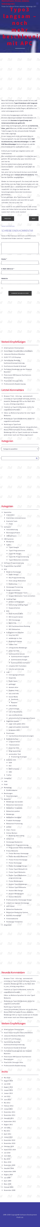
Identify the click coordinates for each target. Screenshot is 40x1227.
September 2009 (10, 1171)
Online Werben (11, 833)
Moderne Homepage (13, 572)
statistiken (10, 515)
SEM (10, 763)
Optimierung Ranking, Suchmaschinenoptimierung (14, 361)
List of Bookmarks (15, 712)
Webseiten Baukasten (14, 909)
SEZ (10, 766)
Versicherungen (12, 796)
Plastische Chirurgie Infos (13, 381)
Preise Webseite (12, 851)
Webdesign (10, 814)
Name (4, 259)
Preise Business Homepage (19, 853)
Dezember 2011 (9, 1112)
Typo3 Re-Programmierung (19, 557)
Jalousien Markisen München (14, 354)
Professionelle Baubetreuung (15, 384)
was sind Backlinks (15, 715)
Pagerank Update (12, 721)
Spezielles (7, 512)
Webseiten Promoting (14, 824)
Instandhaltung (12, 529)
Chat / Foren (11, 830)
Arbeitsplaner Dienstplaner (14, 348)
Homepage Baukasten (14, 842)
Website (4, 278)
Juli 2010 (7, 1153)
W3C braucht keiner (16, 617)
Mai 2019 (7, 1078)
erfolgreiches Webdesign (18, 648)
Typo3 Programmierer (17, 550)
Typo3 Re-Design (15, 554)
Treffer (9, 775)
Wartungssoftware (13, 533)
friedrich (7, 407)
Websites (7, 799)
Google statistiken (13, 590)
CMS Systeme (9, 539)
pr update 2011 (14, 730)
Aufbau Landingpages (16, 602)
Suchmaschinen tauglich (20, 656)
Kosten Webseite (15, 897)
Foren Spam (13, 681)
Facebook (14, 699)
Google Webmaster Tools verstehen (22, 596)
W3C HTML (13, 623)
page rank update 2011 (17, 724)
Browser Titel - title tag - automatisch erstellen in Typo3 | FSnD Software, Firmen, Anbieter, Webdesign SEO (20, 398)
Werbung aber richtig (16, 836)
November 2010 (9, 1143)
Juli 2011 (7, 1128)
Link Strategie (14, 709)
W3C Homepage (14, 620)
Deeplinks (12, 678)
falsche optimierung (16, 669)
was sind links (14, 693)
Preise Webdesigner (16, 881)
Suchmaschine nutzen (17, 654)
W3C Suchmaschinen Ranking (19, 626)
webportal (10, 839)
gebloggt (12, 684)
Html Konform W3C (16, 614)
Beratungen (8, 793)
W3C (7, 611)
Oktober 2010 (9, 1146)
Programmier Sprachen (12, 566)
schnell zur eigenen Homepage (17, 903)
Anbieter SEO (11, 760)
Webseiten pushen (13, 811)
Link (7, 672)
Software (7, 527)
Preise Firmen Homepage (18, 860)
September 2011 (10, 1121)
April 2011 (7, 1134)
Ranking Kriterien (15, 641)
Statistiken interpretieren (16, 518)
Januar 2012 (8, 1109)
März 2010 (7, 1162)
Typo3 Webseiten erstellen (19, 560)
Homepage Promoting (14, 587)
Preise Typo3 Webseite (17, 872)
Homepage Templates (14, 922)
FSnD (6, 784)
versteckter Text (15, 754)
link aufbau (13, 706)
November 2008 (9, 1190)
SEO (5, 569)
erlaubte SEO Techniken (17, 666)
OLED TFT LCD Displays (12, 357)
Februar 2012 (8, 1106)
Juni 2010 (7, 1156)
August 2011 (8, 1124)
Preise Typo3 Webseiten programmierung (17, 876)
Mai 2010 (7, 1159)
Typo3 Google (14, 547)
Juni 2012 (7, 1100)
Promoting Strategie (19, 757)
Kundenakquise (11, 790)
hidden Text (13, 644)
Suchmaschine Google (19, 660)
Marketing (7, 788)
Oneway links (13, 690)
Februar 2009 (8, 1187)
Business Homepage (13, 915)
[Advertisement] (20, 78)
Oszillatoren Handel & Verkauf (15, 366)
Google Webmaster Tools (18, 593)
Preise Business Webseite (18, 856)
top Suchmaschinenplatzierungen (21, 736)
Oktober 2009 (9, 1168)
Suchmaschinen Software (20, 663)
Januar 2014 (8, 1090)
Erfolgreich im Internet (15, 632)
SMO (10, 772)
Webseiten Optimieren (14, 805)
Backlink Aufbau (12, 739)
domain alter (13, 687)
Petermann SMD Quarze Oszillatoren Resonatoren (17, 376)
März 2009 (7, 1184)
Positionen (10, 733)
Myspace (14, 702)
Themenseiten (14, 745)
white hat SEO (14, 651)
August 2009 (8, 1175)
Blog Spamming (14, 751)
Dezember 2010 (9, 1140)
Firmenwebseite (12, 919)
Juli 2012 (7, 1096)
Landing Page (11, 599)
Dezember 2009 (9, 1165)
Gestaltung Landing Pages (18, 605)
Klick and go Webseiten (17, 581)
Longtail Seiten (14, 742)
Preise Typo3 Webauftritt (18, 869)
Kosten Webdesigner (16, 894)
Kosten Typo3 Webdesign (18, 884)
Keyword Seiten (14, 608)
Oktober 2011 (9, 1118)
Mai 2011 (7, 1131)
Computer (7, 778)
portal (8, 827)
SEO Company (14, 769)
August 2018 (8, 1081)
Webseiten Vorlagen (13, 817)
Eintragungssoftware (16, 675)
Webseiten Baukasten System (17, 912)
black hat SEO (14, 748)
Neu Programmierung (17, 578)
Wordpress (10, 542)
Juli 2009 (7, 1178)
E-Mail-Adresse (7, 269)
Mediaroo (7, 419)
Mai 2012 (7, 1103)
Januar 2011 (8, 1137)
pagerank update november (19, 727)
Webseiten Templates (14, 808)
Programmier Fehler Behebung (20, 848)
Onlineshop (13, 584)
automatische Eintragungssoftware (22, 718)
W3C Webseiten (14, 629)
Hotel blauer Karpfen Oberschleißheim (18, 351)
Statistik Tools (11, 521)
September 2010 (10, 1150)
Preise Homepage (15, 863)
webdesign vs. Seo (15, 638)
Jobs (5, 781)
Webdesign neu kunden (14, 802)
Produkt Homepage (13, 820)
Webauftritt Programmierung (17, 845)
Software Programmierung (14, 563)
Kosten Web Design (16, 890)
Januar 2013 (8, 1093)
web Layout (10, 906)
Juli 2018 (7, 1084)
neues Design (13, 574)
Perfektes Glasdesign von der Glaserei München (18, 370)
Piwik (11, 524)
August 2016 (8, 1087)
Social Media (13, 697)
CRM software (11, 536)
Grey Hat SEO (14, 635)
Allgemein (7, 925)
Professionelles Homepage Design (19, 900)
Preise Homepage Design (18, 866)
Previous (7, 218)
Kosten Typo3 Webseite (17, 887)
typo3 (8, 545)
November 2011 (9, 1115)
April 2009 (7, 1181)
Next (34, 218)
